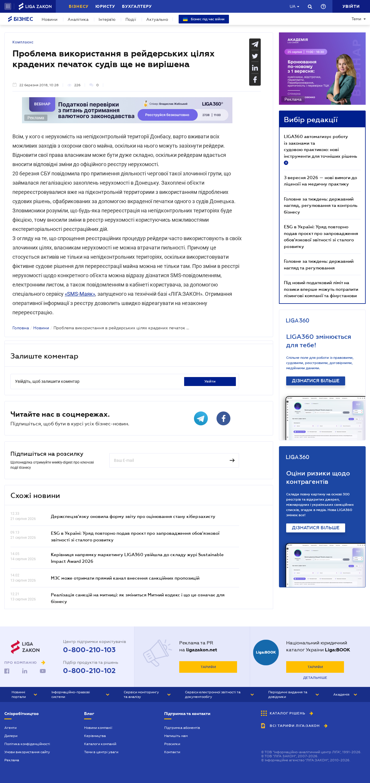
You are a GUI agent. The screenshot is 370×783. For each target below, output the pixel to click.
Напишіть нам (176, 736)
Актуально (157, 19)
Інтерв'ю (107, 19)
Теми (356, 18)
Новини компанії (98, 728)
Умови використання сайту (27, 752)
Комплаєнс (23, 42)
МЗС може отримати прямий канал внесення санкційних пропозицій (125, 577)
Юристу (105, 6)
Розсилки (172, 744)
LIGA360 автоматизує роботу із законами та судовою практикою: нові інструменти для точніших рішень (320, 149)
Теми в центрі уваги (101, 752)
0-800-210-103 (89, 649)
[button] (7, 6)
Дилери (10, 736)
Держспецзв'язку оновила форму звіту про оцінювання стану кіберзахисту (133, 516)
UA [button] (293, 6)
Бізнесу (78, 6)
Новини (50, 19)
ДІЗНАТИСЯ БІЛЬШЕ (315, 380)
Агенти (10, 728)
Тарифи (208, 667)
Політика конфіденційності (27, 744)
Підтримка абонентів (182, 728)
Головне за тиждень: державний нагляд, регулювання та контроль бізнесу (320, 205)
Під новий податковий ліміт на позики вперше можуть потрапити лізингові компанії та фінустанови (321, 289)
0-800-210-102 (89, 670)
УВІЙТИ (210, 381)
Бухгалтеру (137, 6)
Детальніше (315, 678)
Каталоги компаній (100, 744)
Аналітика (78, 19)
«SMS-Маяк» (80, 294)
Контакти (172, 752)
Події (130, 19)
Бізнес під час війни (207, 19)
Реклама (11, 760)
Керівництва (95, 736)
